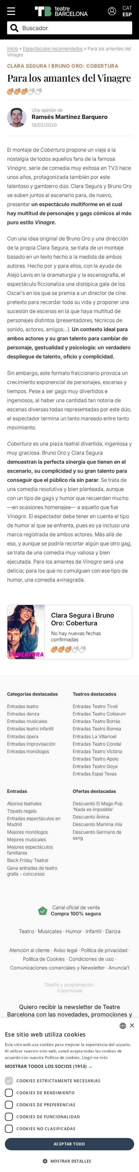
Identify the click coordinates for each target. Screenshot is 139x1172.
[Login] (112, 11)
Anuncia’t (119, 968)
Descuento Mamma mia (97, 824)
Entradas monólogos (28, 751)
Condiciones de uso (91, 959)
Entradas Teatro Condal (97, 744)
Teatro (26, 931)
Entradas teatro (22, 706)
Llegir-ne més (95, 1057)
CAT (127, 8)
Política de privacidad (104, 950)
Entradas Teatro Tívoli (95, 706)
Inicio (12, 48)
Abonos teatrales (24, 803)
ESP (127, 14)
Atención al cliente (29, 950)
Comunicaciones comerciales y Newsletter (57, 968)
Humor (74, 931)
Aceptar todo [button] (69, 1144)
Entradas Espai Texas (95, 773)
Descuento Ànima (91, 816)
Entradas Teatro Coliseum (99, 713)
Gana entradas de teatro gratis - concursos (32, 870)
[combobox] (75, 28)
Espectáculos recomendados (53, 48)
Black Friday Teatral (27, 860)
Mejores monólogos (27, 832)
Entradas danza (23, 713)
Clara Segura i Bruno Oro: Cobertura (63, 66)
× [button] (131, 1025)
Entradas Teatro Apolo (95, 758)
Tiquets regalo (22, 811)
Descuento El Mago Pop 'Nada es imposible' (98, 806)
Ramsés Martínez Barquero (70, 116)
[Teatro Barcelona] (61, 11)
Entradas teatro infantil (30, 728)
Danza (113, 931)
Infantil (94, 931)
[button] (69, 1066)
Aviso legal (65, 950)
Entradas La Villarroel (94, 736)
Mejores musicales (26, 839)
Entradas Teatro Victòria (97, 751)
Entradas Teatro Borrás (96, 721)
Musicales (50, 931)
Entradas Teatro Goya (95, 766)
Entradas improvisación (31, 744)
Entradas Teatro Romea (97, 728)
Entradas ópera (22, 736)
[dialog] (69, 1095)
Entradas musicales (27, 721)
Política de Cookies (44, 959)
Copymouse (69, 990)
